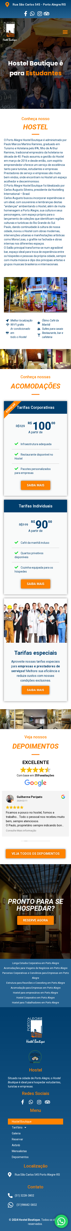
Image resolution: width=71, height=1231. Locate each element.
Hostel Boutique (22, 1121)
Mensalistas (19, 1151)
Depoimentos (20, 1157)
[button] (65, 32)
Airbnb (16, 1145)
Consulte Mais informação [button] (21, 830)
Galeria (16, 1133)
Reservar (17, 1139)
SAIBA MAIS (35, 485)
